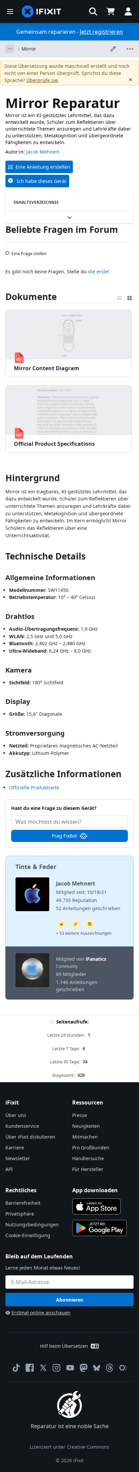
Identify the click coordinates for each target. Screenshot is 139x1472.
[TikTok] (16, 1368)
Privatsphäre (19, 1213)
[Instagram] (57, 1368)
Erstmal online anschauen (41, 1312)
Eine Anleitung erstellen (43, 167)
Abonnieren (69, 1300)
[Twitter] (43, 1368)
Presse (79, 1115)
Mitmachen (85, 1137)
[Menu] (10, 11)
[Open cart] (110, 11)
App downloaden (95, 1190)
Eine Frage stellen (29, 250)
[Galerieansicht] (129, 297)
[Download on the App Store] (96, 1206)
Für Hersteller (87, 1169)
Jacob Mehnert (42, 151)
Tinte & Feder (36, 867)
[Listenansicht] (119, 297)
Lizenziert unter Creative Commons (69, 1447)
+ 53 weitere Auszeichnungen (83, 933)
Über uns (15, 1115)
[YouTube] (70, 1368)
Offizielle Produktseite (34, 787)
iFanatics (96, 959)
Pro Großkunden (90, 1147)
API (9, 1169)
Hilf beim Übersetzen (64, 1346)
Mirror (29, 49)
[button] (93, 11)
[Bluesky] (96, 1367)
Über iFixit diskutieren (30, 1137)
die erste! (98, 271)
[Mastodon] (84, 1368)
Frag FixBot (64, 836)
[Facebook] (30, 1368)
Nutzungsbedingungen (32, 1224)
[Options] (9, 49)
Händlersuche (88, 1158)
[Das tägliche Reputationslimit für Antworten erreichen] (61, 924)
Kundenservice (22, 1126)
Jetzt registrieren (101, 31)
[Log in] (128, 11)
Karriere (14, 1147)
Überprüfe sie (42, 80)
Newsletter (17, 1158)
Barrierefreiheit (22, 1203)
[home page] (41, 11)
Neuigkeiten (86, 1126)
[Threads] (110, 1368)
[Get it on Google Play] (99, 1228)
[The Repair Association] (123, 1368)
